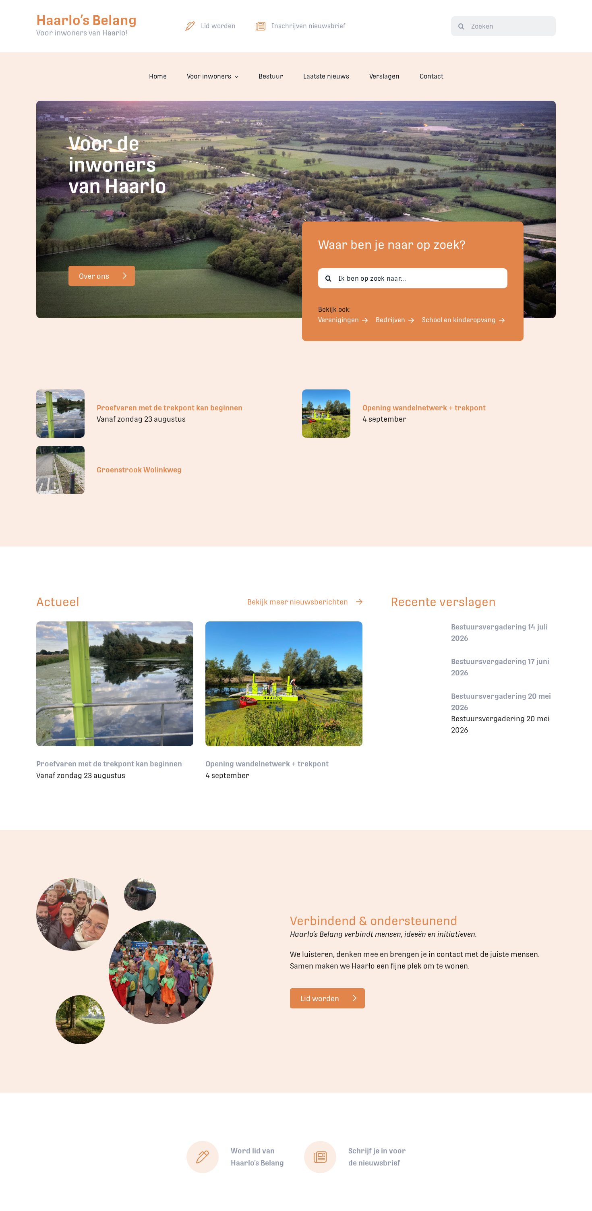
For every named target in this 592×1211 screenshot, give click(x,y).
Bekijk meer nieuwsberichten (297, 602)
